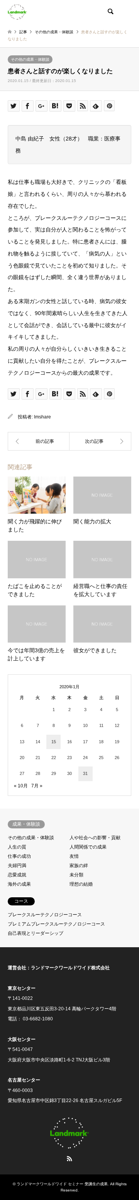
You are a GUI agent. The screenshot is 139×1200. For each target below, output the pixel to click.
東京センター (22, 988)
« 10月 (21, 786)
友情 (74, 856)
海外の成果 (19, 884)
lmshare (42, 417)
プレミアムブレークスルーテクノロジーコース (56, 924)
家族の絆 (79, 865)
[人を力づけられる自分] (39, 441)
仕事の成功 (19, 856)
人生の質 (17, 847)
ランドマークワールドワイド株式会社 (70, 967)
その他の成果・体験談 (30, 59)
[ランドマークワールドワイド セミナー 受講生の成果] (17, 11)
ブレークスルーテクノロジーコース (45, 914)
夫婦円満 (17, 865)
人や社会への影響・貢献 (95, 837)
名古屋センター (24, 1080)
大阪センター (22, 1039)
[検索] (110, 11)
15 (53, 741)
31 (85, 773)
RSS (69, 1158)
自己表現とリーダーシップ (35, 933)
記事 (23, 32)
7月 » (36, 786)
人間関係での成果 (88, 847)
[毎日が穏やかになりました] (100, 441)
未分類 (76, 875)
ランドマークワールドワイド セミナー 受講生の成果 (62, 1184)
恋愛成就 (17, 875)
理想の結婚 (81, 884)
